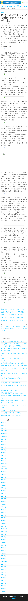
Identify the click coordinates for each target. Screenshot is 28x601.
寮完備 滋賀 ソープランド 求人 (10, 390)
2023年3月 (4, 520)
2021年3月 (4, 586)
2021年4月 (4, 583)
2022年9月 (4, 537)
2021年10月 (4, 567)
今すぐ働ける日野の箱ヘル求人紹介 (11, 413)
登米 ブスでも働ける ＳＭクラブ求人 (12, 309)
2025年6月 (4, 447)
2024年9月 (4, 472)
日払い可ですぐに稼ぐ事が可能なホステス (13, 341)
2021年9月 (4, 569)
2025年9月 (4, 439)
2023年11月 (4, 499)
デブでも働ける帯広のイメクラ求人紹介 (12, 363)
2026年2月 (4, 425)
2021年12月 (4, 561)
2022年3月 (4, 553)
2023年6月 (4, 512)
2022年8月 (4, 539)
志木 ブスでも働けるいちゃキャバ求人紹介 (14, 366)
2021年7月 (4, 575)
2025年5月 (4, 450)
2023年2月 (4, 523)
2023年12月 (4, 496)
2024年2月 (4, 490)
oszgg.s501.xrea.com (16, 23)
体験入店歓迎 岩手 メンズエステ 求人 (12, 393)
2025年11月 (4, 433)
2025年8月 (4, 442)
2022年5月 (4, 548)
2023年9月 (4, 504)
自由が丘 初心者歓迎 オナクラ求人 (12, 315)
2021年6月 (4, 577)
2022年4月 (4, 550)
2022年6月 (4, 545)
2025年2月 (4, 458)
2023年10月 (4, 501)
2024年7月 (4, 477)
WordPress (16, 596)
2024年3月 (4, 488)
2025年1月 (4, 461)
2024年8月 (4, 474)
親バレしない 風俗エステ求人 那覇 (12, 320)
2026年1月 (4, 428)
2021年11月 (4, 564)
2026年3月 (4, 423)
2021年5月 (4, 580)
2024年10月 (4, 469)
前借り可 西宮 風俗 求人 (8, 410)
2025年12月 (4, 431)
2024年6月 (4, 480)
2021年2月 (4, 588)
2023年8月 (4, 507)
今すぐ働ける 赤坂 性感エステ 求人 (11, 383)
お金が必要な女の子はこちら (14, 6)
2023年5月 (4, 515)
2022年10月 (4, 534)
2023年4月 (4, 518)
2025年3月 (4, 455)
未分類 (2, 12)
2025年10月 (4, 436)
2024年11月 (4, 466)
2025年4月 (4, 452)
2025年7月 (4, 444)
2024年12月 (4, 463)
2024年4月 (4, 485)
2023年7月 (4, 510)
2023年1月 (4, 526)
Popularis (14, 598)
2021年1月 (4, 591)
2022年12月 (4, 529)
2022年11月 (4, 531)
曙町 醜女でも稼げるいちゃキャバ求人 (12, 317)
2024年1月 (4, 493)
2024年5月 (4, 482)
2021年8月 (4, 572)
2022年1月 (4, 558)
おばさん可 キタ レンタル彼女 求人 (11, 415)
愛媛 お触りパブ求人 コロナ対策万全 (12, 312)
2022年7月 (4, 542)
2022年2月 (4, 556)
